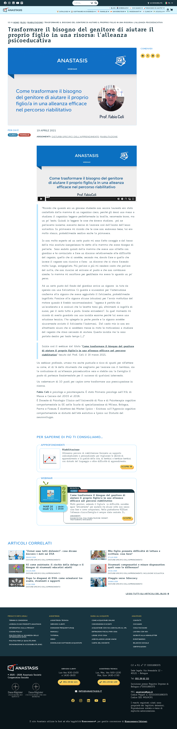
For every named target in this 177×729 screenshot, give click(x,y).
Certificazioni (139, 647)
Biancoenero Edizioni (136, 722)
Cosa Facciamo (140, 628)
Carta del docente (100, 643)
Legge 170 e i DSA (99, 635)
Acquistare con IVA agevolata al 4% (109, 628)
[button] (143, 56)
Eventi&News (139, 639)
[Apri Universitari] (125, 12)
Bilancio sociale (141, 643)
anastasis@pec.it (144, 692)
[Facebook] (5, 3)
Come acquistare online (103, 620)
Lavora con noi (140, 632)
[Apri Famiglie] (108, 12)
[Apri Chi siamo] (142, 8)
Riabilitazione (35, 22)
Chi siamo (137, 624)
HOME (16, 22)
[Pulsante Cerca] (96, 3)
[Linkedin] (13, 3)
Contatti (137, 620)
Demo (52, 639)
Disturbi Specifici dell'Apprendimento (75, 136)
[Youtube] (17, 3)
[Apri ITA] (172, 3)
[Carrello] (171, 10)
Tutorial (54, 635)
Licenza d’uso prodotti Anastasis (25, 624)
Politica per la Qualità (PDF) (22, 641)
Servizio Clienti (57, 624)
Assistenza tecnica (59, 620)
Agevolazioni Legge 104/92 (104, 639)
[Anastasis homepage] (13, 10)
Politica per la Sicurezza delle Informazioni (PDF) (24, 636)
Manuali (54, 632)
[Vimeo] (21, 3)
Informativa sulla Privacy (21, 628)
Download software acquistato (66, 643)
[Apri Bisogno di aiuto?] (164, 8)
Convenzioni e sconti (102, 624)
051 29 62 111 (142, 679)
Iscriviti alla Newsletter (145, 635)
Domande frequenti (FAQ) (62, 628)
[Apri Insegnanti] (141, 12)
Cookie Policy (15, 632)
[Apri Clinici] (152, 12)
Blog (23, 22)
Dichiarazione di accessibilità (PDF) (25, 644)
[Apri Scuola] (164, 12)
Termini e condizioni (18, 620)
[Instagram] (9, 3)
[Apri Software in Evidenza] (95, 12)
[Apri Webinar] (128, 8)
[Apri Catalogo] (69, 12)
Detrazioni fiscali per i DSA (104, 632)
